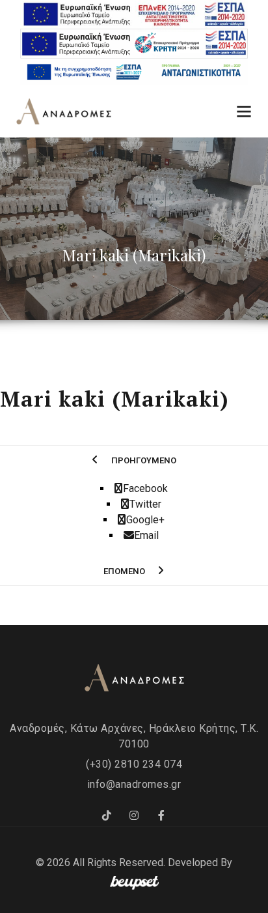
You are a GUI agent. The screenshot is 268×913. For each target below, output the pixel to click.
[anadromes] (106, 815)
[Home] (63, 112)
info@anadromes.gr (134, 784)
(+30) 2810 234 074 (134, 764)
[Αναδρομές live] (161, 815)
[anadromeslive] (134, 815)
